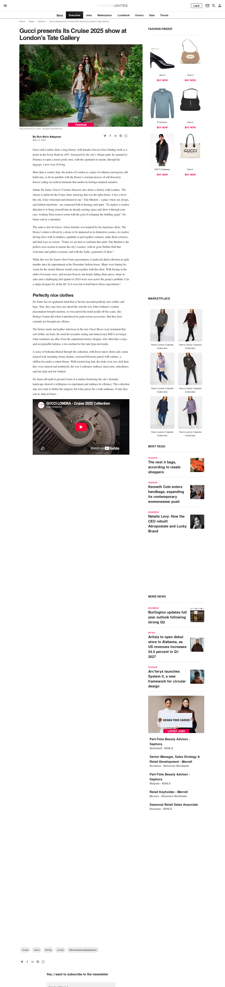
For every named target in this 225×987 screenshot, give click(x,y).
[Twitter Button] (105, 135)
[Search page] (214, 6)
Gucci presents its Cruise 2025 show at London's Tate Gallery (79, 21)
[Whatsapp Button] (126, 135)
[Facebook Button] (110, 135)
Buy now (162, 80)
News (31, 21)
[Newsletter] (207, 6)
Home (22, 21)
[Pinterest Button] (120, 135)
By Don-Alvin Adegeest (47, 136)
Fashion (42, 21)
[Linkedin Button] (115, 135)
